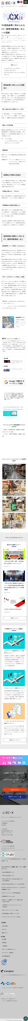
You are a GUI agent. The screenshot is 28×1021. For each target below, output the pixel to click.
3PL (25, 40)
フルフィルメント (13, 38)
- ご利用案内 (4, 946)
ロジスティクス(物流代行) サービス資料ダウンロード (14, 652)
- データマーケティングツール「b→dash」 (11, 916)
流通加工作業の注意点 (10, 70)
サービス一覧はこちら (12, 758)
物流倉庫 (19, 38)
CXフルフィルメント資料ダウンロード (14, 688)
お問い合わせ (21, 2)
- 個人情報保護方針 (6, 956)
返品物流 (7, 42)
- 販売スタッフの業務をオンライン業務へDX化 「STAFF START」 (12, 900)
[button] (25, 2)
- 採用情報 (4, 942)
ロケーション (7, 214)
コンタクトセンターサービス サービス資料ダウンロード (14, 722)
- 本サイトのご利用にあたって (8, 949)
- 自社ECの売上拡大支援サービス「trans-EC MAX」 (13, 884)
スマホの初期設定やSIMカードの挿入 (14, 140)
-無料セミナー (5, 932)
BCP (11, 42)
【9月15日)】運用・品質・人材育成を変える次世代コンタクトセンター (14, 562)
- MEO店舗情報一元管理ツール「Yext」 (11, 913)
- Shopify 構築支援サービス (8, 872)
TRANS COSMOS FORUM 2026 (12, 609)
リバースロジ (19, 283)
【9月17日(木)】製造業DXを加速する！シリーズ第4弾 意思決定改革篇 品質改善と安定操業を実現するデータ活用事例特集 (14, 586)
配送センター (11, 40)
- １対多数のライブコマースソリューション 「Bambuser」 (11, 905)
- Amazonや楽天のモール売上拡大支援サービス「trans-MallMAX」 (12, 879)
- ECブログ (4, 929)
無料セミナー (15, 618)
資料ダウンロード (18, 2)
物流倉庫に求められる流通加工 (12, 68)
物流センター (17, 40)
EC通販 (22, 40)
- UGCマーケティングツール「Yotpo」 (10, 910)
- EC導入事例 (5, 926)
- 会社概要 (4, 939)
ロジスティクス (6, 38)
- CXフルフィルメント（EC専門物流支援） (11, 893)
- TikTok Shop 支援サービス (8, 875)
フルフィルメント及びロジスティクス (16, 37)
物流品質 (3, 42)
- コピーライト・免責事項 (7, 952)
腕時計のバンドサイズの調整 (12, 142)
